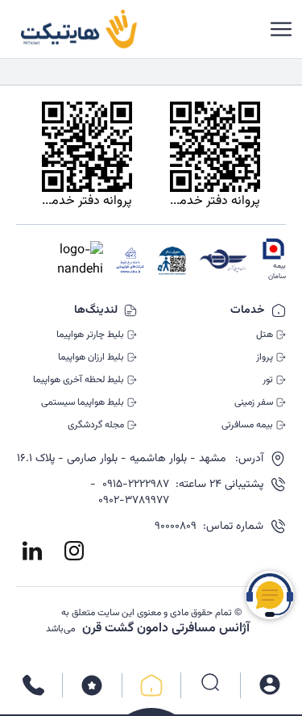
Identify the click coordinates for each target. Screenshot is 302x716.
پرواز (264, 357)
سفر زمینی (253, 402)
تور (268, 379)
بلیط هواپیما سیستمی (82, 402)
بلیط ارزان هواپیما (91, 357)
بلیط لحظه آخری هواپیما (78, 379)
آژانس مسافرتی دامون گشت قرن (166, 629)
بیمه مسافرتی (247, 424)
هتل (264, 334)
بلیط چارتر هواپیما (90, 334)
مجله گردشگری (96, 424)
